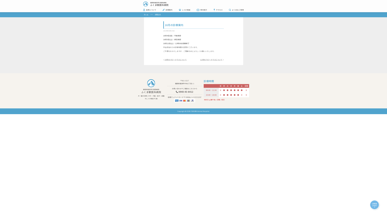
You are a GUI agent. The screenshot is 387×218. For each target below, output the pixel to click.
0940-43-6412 (185, 91)
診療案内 (169, 10)
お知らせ (158, 14)
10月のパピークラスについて (176, 59)
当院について (151, 10)
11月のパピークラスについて (211, 59)
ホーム (146, 14)
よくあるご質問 (238, 10)
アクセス (219, 10)
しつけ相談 (186, 10)
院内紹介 (203, 10)
